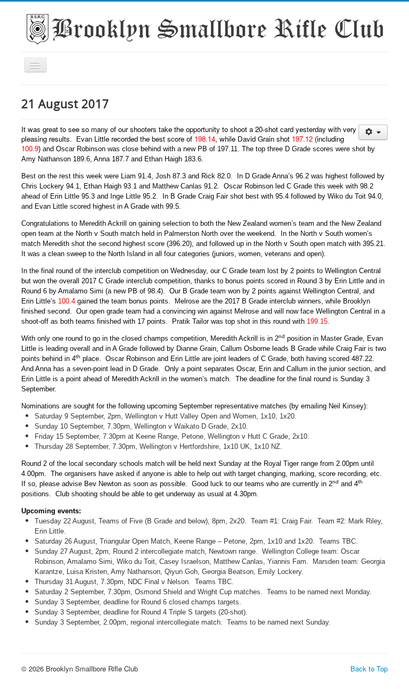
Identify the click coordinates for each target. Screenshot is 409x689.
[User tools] (373, 132)
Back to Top (369, 668)
